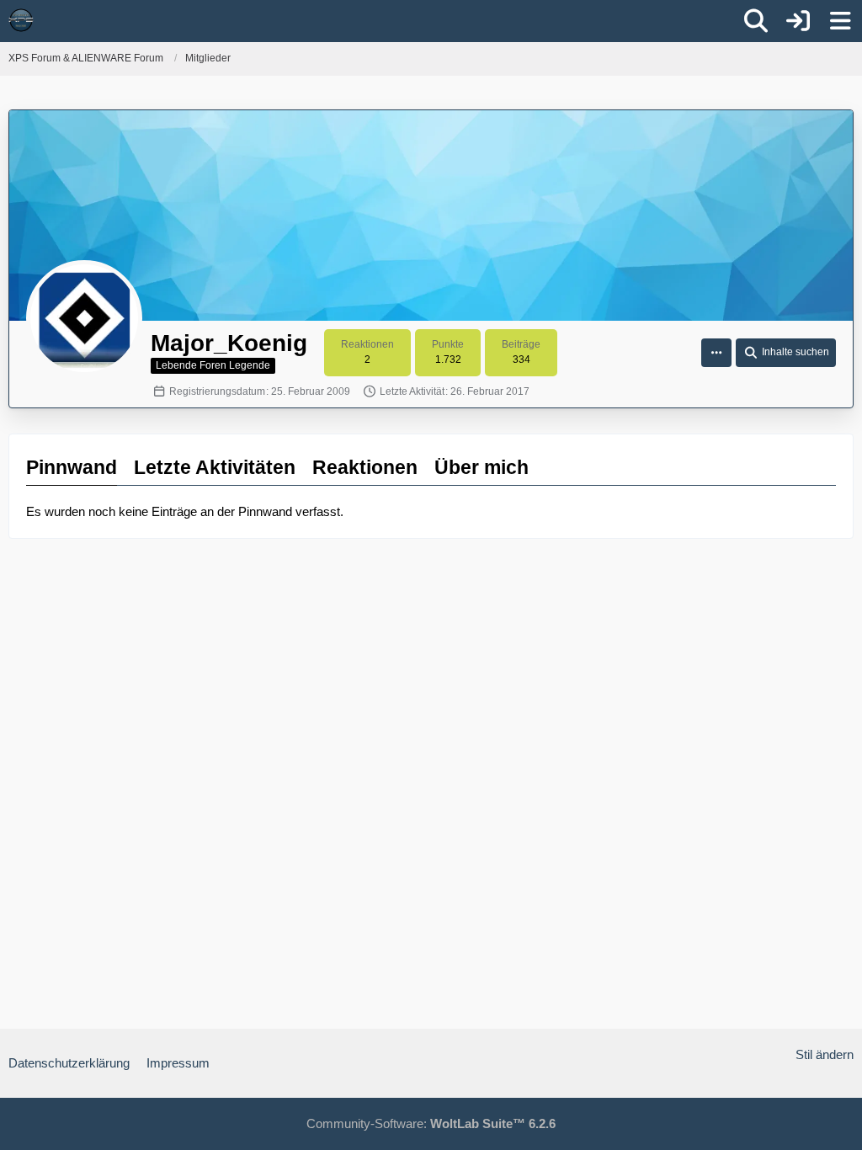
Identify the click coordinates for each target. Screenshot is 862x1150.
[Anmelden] (798, 21)
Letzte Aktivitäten (214, 467)
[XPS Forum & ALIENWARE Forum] (21, 20)
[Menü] (840, 21)
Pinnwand (71, 467)
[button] (716, 352)
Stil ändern (824, 1054)
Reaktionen (365, 467)
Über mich (481, 467)
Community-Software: (431, 1123)
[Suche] (756, 21)
